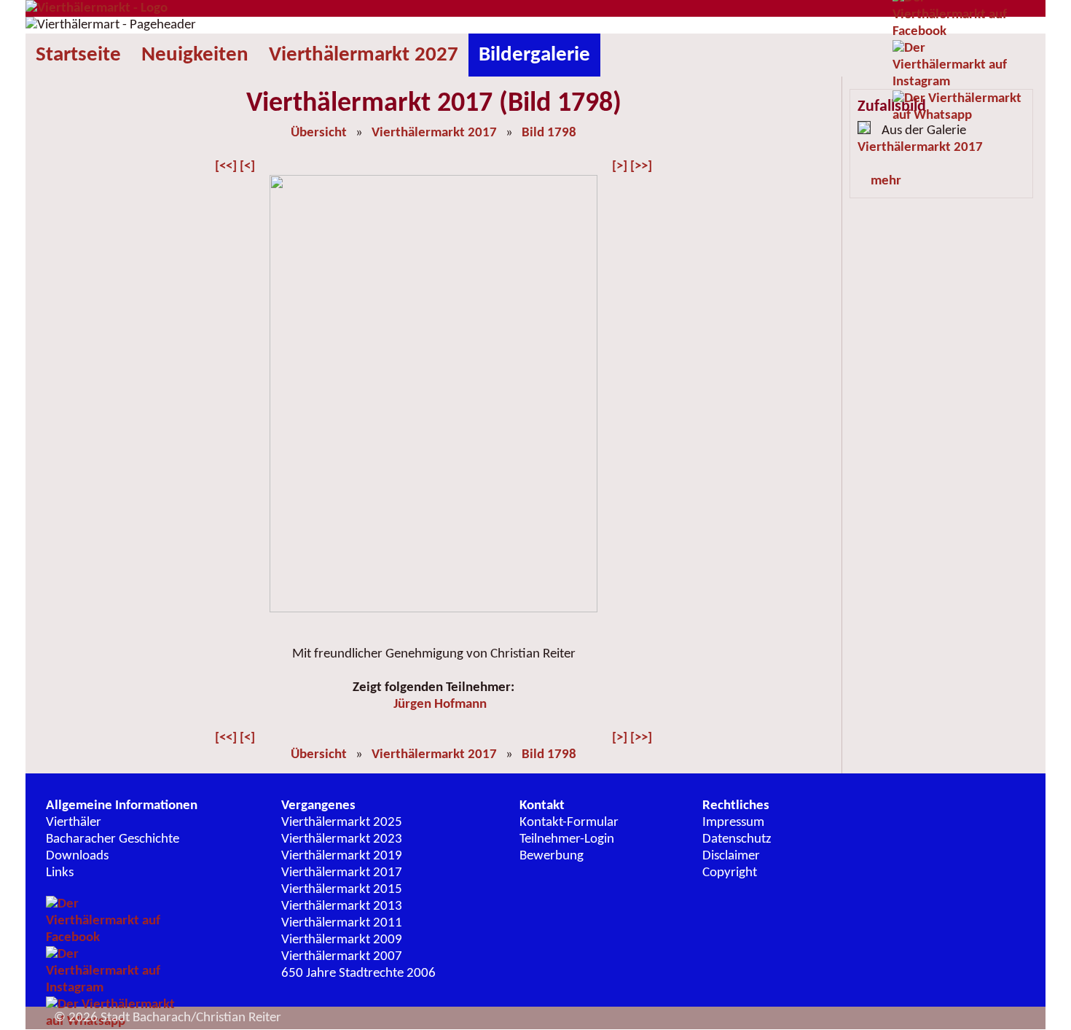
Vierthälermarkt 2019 (341, 856)
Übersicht (319, 133)
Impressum (733, 823)
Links (60, 873)
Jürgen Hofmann (440, 704)
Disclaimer (731, 856)
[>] (619, 166)
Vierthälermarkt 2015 (341, 890)
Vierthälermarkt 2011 (341, 923)
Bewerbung (551, 856)
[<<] (226, 166)
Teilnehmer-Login (566, 839)
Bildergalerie (534, 55)
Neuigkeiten (194, 55)
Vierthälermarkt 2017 (434, 133)
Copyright (729, 873)
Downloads (77, 856)
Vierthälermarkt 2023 (341, 839)
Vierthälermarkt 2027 (363, 55)
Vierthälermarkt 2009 (341, 940)
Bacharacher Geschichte (112, 839)
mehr (886, 181)
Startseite (78, 55)
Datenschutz (737, 839)
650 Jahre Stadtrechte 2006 (358, 973)
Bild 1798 (549, 133)
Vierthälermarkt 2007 (341, 957)
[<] (247, 166)
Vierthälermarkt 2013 (341, 906)
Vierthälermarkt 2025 (341, 823)
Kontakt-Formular (569, 823)
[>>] (641, 166)
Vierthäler (73, 823)
